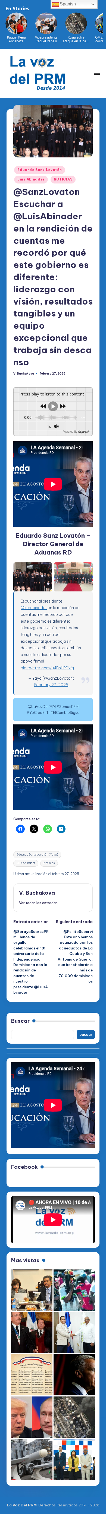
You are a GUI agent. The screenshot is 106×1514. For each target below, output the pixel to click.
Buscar (20, 1021)
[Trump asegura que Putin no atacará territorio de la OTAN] (31, 1417)
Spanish (67, 4)
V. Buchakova (37, 892)
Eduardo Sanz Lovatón (39, 170)
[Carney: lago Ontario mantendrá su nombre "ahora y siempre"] (74, 1374)
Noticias (49, 863)
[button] (38, 903)
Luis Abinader (31, 179)
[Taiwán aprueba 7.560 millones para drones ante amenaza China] (31, 1459)
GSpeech (83, 431)
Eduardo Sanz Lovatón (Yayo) (37, 854)
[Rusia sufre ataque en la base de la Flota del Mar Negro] (74, 1417)
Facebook (24, 1167)
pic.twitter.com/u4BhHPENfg (47, 668)
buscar (85, 1034)
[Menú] (96, 73)
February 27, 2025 (51, 684)
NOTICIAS (63, 179)
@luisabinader (34, 607)
